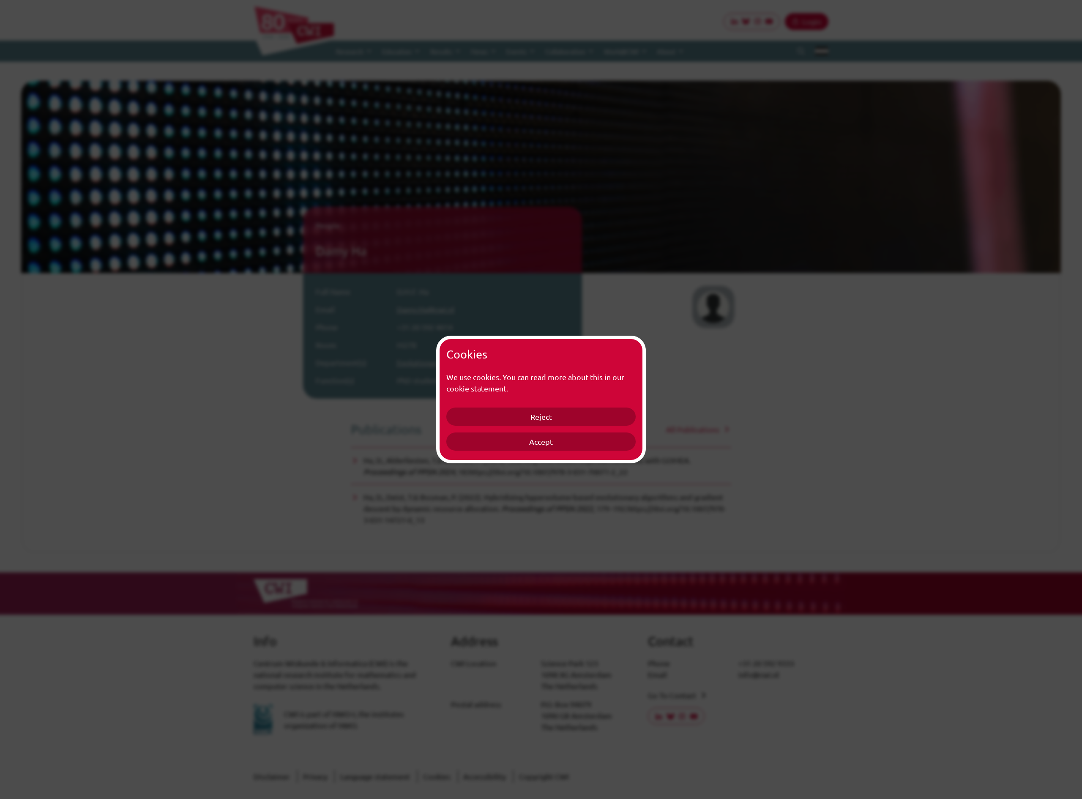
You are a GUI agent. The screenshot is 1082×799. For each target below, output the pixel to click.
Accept (541, 441)
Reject (541, 416)
